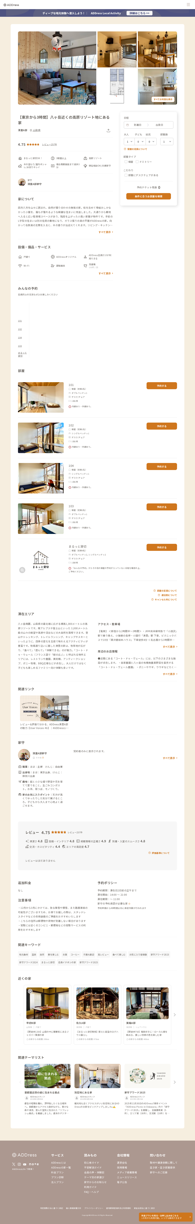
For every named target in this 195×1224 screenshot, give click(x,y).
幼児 (148, 134)
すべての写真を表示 (163, 99)
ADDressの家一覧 (61, 1167)
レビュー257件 (49, 144)
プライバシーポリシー (93, 1208)
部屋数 (164, 134)
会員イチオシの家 (67, 962)
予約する (162, 386)
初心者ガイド (91, 1162)
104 (20, 337)
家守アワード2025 (89, 962)
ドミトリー (145, 161)
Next (174, 1014)
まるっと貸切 (22, 354)
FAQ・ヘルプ (91, 1192)
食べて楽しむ (119, 954)
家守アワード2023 (160, 954)
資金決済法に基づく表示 (144, 1208)
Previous (20, 1014)
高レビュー (103, 954)
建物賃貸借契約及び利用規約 (118, 1208)
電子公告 (122, 1182)
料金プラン (57, 1172)
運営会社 (122, 1162)
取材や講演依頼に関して (164, 1162)
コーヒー (75, 954)
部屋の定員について (167, 590)
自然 (42, 954)
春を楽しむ (53, 954)
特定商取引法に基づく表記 (51, 1208)
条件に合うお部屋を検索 (149, 196)
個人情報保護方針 (73, 1208)
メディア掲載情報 (127, 1172)
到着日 (138, 125)
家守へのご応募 (159, 1172)
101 (20, 320)
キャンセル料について (166, 599)
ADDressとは (58, 1162)
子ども (138, 134)
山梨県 (36, 130)
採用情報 (122, 1167)
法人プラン (57, 1182)
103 (20, 345)
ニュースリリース (127, 1177)
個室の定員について (137, 149)
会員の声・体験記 (94, 1172)
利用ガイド (90, 1187)
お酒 (65, 954)
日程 (126, 118)
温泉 (34, 954)
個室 (130, 161)
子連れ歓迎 (88, 954)
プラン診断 (57, 1177)
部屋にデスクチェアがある (143, 175)
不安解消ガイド (93, 1167)
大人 (126, 134)
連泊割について (169, 595)
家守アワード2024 (28, 962)
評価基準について (161, 852)
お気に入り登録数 (138, 954)
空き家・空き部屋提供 (162, 1167)
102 (20, 329)
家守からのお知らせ (95, 1182)
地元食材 (23, 954)
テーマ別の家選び (94, 1177)
